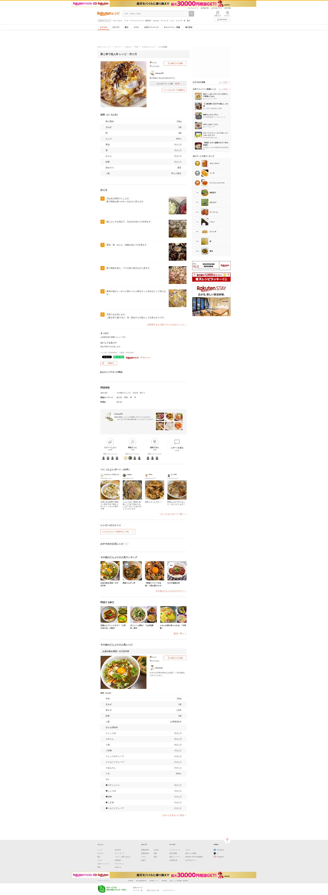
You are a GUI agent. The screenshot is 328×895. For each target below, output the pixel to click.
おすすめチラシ (216, 8)
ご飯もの (128, 47)
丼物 (136, 47)
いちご (172, 21)
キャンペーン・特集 (172, 27)
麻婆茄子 (148, 21)
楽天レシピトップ (104, 47)
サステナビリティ (169, 890)
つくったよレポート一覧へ (172, 514)
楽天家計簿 (205, 8)
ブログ (187, 850)
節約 (155, 857)
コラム (136, 27)
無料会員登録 (223, 19)
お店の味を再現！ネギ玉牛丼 (115, 651)
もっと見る (223, 82)
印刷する (111, 363)
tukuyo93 (118, 414)
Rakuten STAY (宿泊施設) (194, 857)
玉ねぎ (109, 127)
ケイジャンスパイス (137, 21)
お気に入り (217, 15)
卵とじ (142, 393)
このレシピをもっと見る (173, 815)
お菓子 (143, 860)
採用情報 (164, 880)
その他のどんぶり (148, 47)
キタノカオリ (117, 21)
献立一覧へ (179, 633)
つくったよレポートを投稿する (174, 90)
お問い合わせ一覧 (153, 890)
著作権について (154, 880)
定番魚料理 (145, 853)
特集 (98, 867)
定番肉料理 (145, 850)
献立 (126, 27)
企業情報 (130, 880)
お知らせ (118, 867)
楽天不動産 (173, 853)
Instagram (220, 857)
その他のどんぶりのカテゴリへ (169, 591)
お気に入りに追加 (176, 63)
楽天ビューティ (174, 857)
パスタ (143, 857)
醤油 (188, 21)
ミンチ (126, 21)
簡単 (155, 853)
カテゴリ (116, 27)
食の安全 (188, 27)
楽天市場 (227, 8)
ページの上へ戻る (227, 840)
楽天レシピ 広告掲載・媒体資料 (179, 880)
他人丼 (119, 397)
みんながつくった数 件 (168, 84)
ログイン (227, 15)
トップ (99, 850)
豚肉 (126, 397)
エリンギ (179, 21)
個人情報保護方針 (141, 880)
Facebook (220, 850)
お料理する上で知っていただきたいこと (165, 324)
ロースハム (164, 21)
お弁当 (156, 850)
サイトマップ (119, 853)
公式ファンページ (151, 27)
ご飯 (108, 173)
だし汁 (109, 139)
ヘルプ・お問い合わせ (122, 857)
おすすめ (103, 27)
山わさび (156, 21)
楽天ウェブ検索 (190, 853)
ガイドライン (119, 864)
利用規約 (118, 860)
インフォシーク (193, 8)
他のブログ (146, 357)
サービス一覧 (137, 890)
